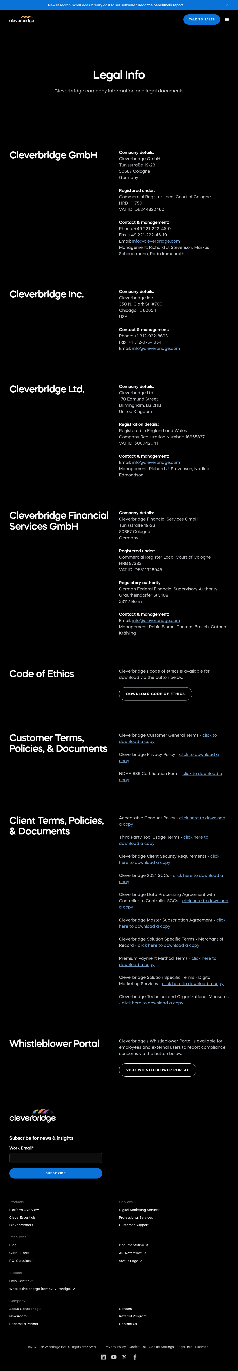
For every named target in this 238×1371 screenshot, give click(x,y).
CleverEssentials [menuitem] (22, 1217)
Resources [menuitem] (18, 1237)
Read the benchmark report (160, 5)
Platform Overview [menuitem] (24, 1209)
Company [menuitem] (17, 1301)
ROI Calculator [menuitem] (21, 1260)
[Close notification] (227, 5)
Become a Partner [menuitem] (23, 1323)
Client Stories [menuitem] (19, 1252)
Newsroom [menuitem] (17, 1316)
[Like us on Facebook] (134, 1357)
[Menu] (227, 19)
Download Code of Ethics (155, 694)
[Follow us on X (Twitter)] (124, 1357)
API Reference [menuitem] (130, 1253)
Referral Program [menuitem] (132, 1316)
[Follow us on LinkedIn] (103, 1357)
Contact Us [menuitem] (128, 1323)
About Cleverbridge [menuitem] (25, 1308)
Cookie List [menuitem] (137, 1346)
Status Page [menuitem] (128, 1261)
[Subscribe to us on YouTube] (114, 1357)
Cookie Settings (161, 1346)
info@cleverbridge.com (156, 241)
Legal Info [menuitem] (184, 1346)
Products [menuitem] (17, 1202)
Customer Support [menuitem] (134, 1225)
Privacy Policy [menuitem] (115, 1346)
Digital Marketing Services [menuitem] (139, 1209)
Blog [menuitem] (13, 1245)
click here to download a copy (168, 945)
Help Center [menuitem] (19, 1281)
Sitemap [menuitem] (201, 1346)
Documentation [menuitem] (131, 1245)
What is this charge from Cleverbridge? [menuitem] (40, 1288)
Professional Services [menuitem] (136, 1217)
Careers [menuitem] (125, 1308)
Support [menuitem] (16, 1272)
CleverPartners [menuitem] (21, 1225)
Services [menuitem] (126, 1202)
